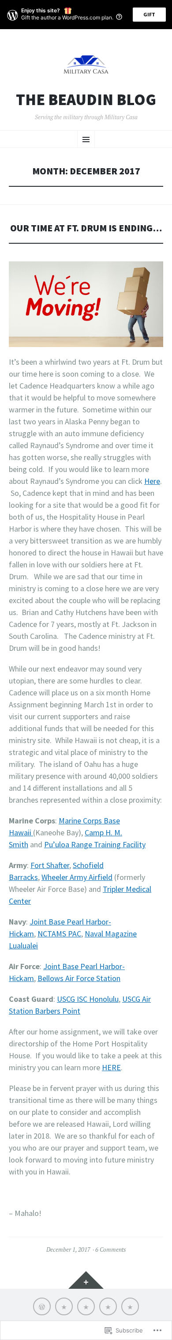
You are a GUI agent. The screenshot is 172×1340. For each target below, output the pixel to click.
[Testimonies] (108, 1306)
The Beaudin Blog (86, 100)
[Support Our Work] (86, 1306)
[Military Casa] (130, 1306)
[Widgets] (86, 1280)
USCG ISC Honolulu (88, 999)
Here (152, 481)
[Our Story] (64, 1306)
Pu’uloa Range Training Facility (95, 844)
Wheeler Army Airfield (76, 877)
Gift (149, 14)
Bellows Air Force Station (78, 978)
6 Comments (110, 1249)
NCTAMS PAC (59, 934)
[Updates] (42, 1306)
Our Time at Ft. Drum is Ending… (86, 228)
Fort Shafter (49, 865)
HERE (111, 1067)
